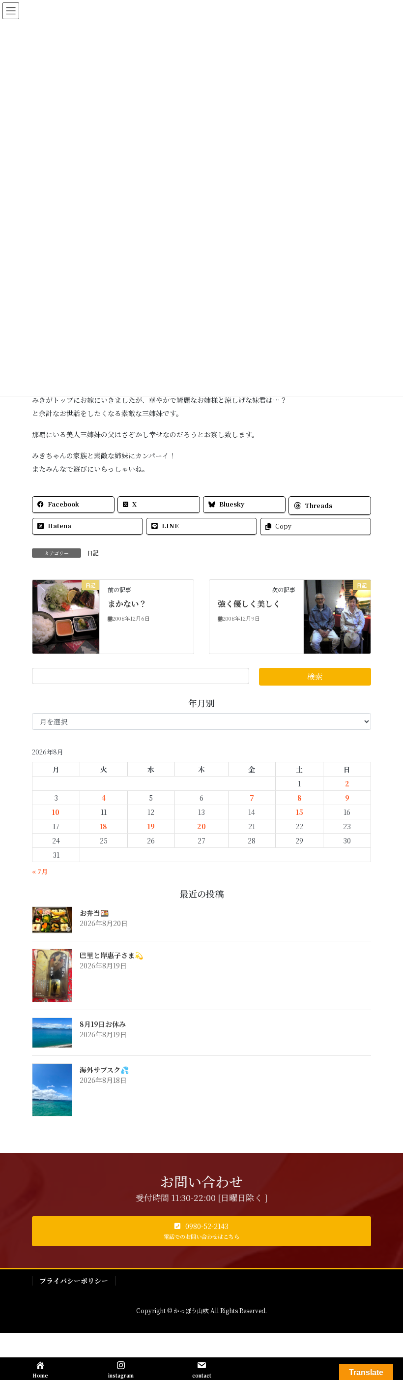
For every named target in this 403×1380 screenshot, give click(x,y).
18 (103, 826)
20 (201, 826)
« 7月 (40, 871)
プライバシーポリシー (73, 1281)
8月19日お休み (103, 1024)
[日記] (65, 615)
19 (151, 826)
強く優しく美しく (249, 603)
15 (299, 812)
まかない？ (127, 603)
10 (55, 812)
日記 (93, 552)
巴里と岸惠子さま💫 (111, 955)
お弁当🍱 (94, 913)
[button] (201, 1231)
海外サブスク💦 (104, 1070)
